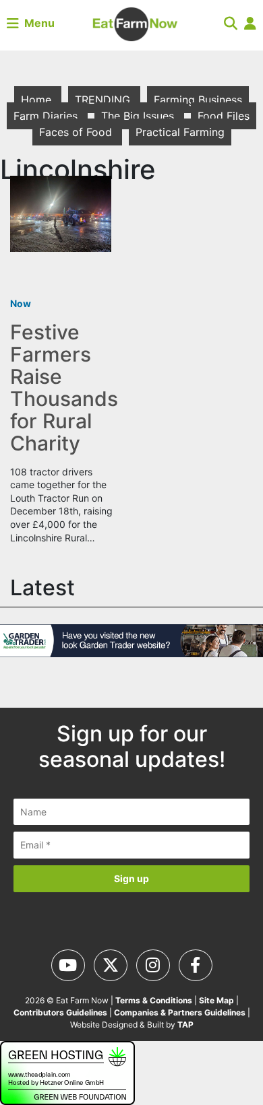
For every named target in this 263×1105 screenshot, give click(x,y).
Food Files (224, 116)
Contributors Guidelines (60, 1012)
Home (38, 99)
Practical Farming (180, 132)
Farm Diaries (47, 116)
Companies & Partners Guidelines (179, 1012)
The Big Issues (139, 116)
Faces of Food (77, 132)
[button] (230, 23)
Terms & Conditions (153, 1000)
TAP (185, 1024)
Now (20, 303)
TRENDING (104, 99)
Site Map (216, 1000)
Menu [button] (37, 23)
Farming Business (198, 99)
